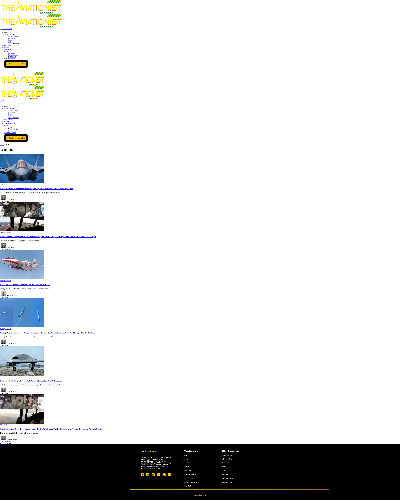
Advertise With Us (190, 474)
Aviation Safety (227, 459)
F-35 (1, 184)
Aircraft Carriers (5, 233)
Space (224, 470)
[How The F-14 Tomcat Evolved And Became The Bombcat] (22, 279)
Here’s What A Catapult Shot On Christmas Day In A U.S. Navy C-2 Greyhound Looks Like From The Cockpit (48, 237)
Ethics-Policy (188, 486)
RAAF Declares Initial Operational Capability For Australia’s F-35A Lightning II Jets (36, 189)
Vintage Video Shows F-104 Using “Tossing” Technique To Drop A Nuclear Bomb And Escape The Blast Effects (47, 333)
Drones (2, 377)
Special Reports (189, 463)
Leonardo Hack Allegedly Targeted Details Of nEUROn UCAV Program (31, 381)
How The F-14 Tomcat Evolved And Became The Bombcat (25, 285)
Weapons (225, 474)
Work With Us (188, 470)
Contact (186, 467)
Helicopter (225, 463)
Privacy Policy (188, 478)
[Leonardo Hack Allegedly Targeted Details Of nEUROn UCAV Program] (22, 375)
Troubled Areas (227, 482)
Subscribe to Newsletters (16, 64)
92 (10, 443)
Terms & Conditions (190, 482)
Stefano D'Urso (12, 295)
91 (8, 443)
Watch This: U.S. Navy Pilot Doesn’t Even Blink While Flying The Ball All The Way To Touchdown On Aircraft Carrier (51, 429)
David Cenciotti (12, 199)
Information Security (228, 478)
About (186, 459)
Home (186, 455)
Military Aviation (5, 329)
